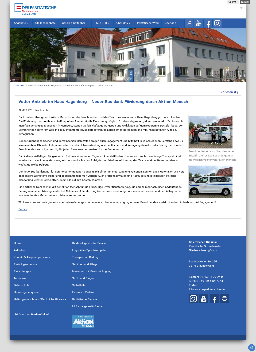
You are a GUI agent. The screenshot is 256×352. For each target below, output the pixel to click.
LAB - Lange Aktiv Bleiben (88, 306)
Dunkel (245, 1)
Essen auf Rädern (83, 292)
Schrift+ (233, 1)
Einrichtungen (22, 271)
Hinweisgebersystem (26, 292)
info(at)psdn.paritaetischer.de (207, 289)
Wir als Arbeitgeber (75, 24)
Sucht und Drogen (83, 278)
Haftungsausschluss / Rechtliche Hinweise (40, 299)
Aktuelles (20, 85)
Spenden (170, 23)
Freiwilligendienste (25, 264)
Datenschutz (21, 285)
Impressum (21, 278)
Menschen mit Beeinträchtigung (91, 271)
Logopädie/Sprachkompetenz (90, 250)
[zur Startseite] (35, 8)
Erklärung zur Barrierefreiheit (32, 314)
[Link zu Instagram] (217, 23)
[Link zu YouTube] (203, 298)
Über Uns (123, 24)
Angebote (21, 24)
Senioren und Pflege (85, 264)
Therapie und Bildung (85, 257)
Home (17, 243)
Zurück (22, 209)
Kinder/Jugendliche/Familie (89, 243)
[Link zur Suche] (189, 23)
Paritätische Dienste (84, 299)
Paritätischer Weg (148, 23)
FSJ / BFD (102, 24)
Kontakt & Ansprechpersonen (32, 257)
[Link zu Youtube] (198, 23)
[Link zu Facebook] (208, 23)
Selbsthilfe (79, 285)
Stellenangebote (45, 23)
